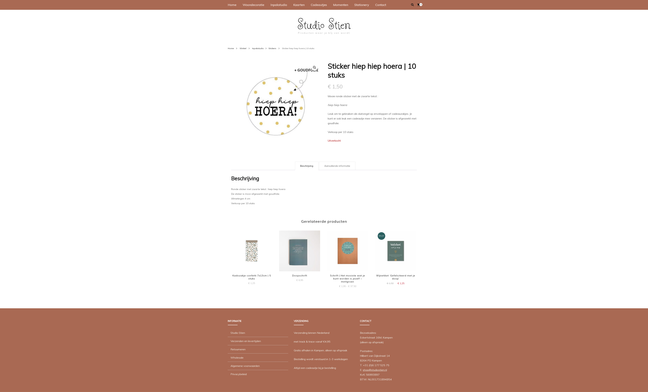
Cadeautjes (319, 5)
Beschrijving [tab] (306, 165)
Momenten (340, 5)
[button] (315, 67)
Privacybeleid (239, 374)
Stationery (361, 5)
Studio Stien (324, 24)
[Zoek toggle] (412, 4)
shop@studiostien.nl (375, 370)
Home (232, 5)
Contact (380, 5)
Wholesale (237, 357)
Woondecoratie (253, 5)
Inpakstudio (279, 5)
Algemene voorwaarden (245, 366)
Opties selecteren (347, 250)
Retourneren (238, 349)
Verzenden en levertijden (246, 341)
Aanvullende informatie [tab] (337, 165)
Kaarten (299, 5)
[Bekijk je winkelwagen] (418, 5)
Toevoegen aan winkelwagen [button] (251, 249)
